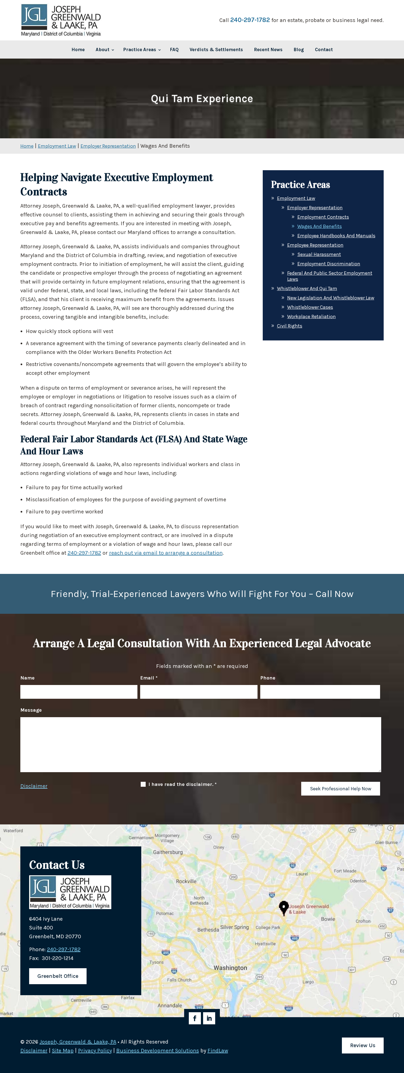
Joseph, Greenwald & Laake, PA (78, 1042)
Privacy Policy (95, 1050)
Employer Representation (315, 208)
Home (78, 49)
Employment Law (296, 198)
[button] (201, 1066)
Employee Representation (315, 245)
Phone (267, 678)
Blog (299, 49)
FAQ (174, 49)
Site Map (63, 1050)
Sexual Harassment (319, 254)
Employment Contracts (323, 217)
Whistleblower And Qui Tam (307, 288)
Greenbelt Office (57, 976)
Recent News (268, 49)
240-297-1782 (250, 20)
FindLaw (217, 1050)
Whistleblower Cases (310, 307)
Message (31, 710)
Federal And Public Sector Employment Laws (329, 276)
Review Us (362, 1045)
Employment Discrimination (328, 264)
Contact (324, 49)
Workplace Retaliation (311, 316)
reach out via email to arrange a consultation (166, 553)
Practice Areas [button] (139, 49)
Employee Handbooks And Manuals (336, 236)
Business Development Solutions (157, 1050)
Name (27, 678)
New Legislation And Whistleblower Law (330, 298)
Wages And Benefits (319, 226)
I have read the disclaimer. (182, 784)
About (102, 49)
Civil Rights (289, 326)
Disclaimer (34, 786)
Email (148, 678)
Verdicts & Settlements (216, 49)
